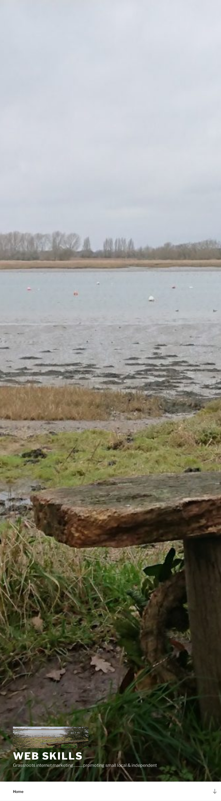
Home (18, 791)
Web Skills (48, 756)
